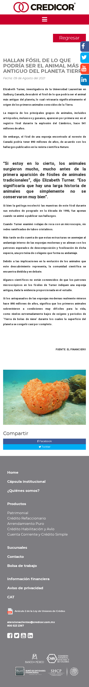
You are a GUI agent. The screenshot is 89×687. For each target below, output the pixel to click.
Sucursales (17, 547)
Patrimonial (17, 513)
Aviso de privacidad (25, 588)
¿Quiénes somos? (23, 490)
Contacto (15, 556)
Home (12, 472)
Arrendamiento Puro (25, 523)
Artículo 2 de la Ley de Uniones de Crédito (40, 611)
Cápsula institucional (26, 481)
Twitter (46, 447)
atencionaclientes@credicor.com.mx (31, 622)
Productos (16, 504)
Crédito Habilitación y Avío (30, 529)
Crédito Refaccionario (26, 518)
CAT (10, 597)
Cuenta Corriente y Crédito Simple (37, 534)
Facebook (45, 441)
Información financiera (28, 579)
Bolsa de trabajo (22, 566)
